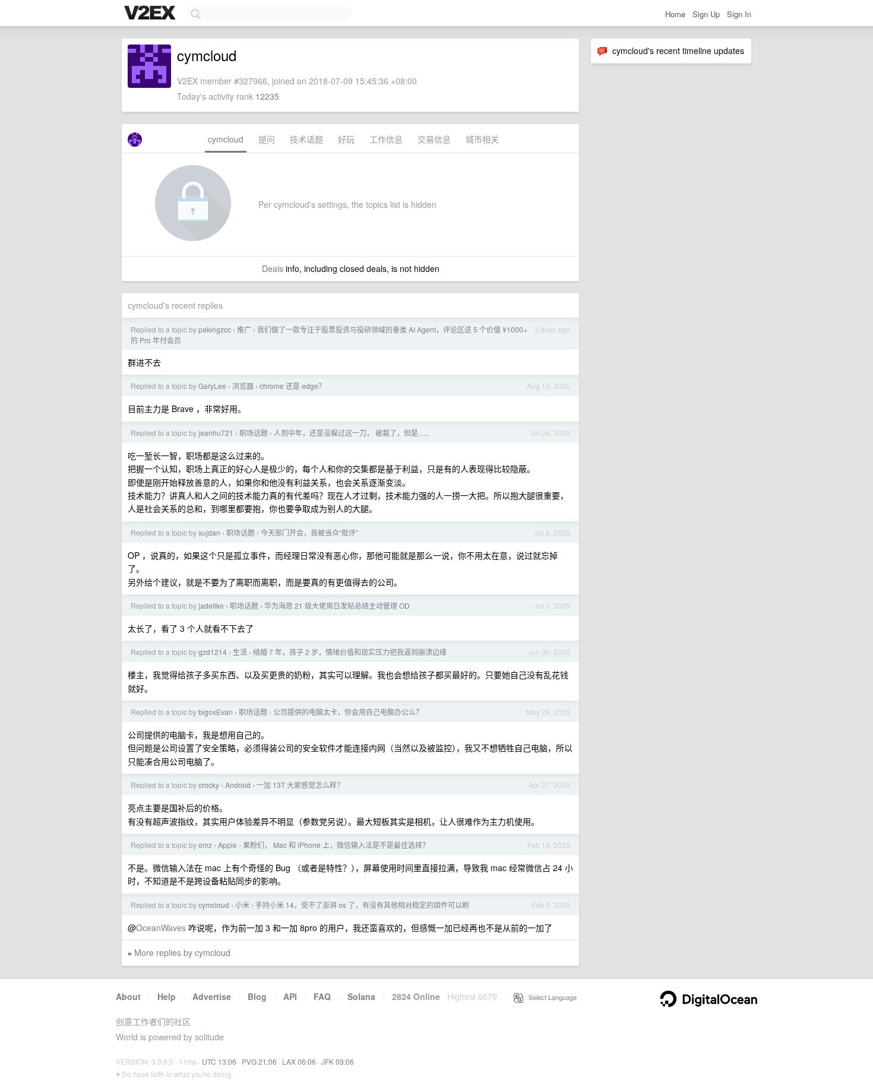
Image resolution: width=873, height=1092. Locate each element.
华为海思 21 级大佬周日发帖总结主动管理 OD (337, 605)
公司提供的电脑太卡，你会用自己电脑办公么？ (348, 712)
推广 (244, 329)
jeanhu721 (215, 433)
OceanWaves (161, 927)
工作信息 (386, 139)
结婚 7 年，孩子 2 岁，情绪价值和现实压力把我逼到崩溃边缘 (350, 652)
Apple (227, 845)
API (290, 996)
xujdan (209, 532)
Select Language (550, 997)
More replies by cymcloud (182, 952)
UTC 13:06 (219, 1061)
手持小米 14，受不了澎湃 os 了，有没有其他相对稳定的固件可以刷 (362, 905)
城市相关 (482, 139)
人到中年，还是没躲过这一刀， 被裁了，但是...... (351, 433)
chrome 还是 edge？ (292, 386)
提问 (266, 139)
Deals (272, 268)
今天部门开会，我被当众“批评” (309, 532)
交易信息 (434, 139)
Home (675, 14)
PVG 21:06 (259, 1061)
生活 (240, 652)
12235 (267, 96)
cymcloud (225, 139)
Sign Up (706, 14)
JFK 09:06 (337, 1061)
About (128, 996)
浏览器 (243, 386)
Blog (257, 996)
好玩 (346, 139)
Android (238, 785)
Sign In (739, 14)
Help (166, 996)
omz (205, 845)
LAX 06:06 (299, 1061)
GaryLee (212, 386)
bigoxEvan (215, 712)
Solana (361, 996)
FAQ (322, 996)
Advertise (211, 996)
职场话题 (253, 433)
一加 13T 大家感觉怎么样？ (300, 785)
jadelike (211, 605)
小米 (242, 905)
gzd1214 (212, 652)
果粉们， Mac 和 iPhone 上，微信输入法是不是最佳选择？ (336, 845)
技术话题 (306, 139)
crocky (208, 785)
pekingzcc (214, 329)
